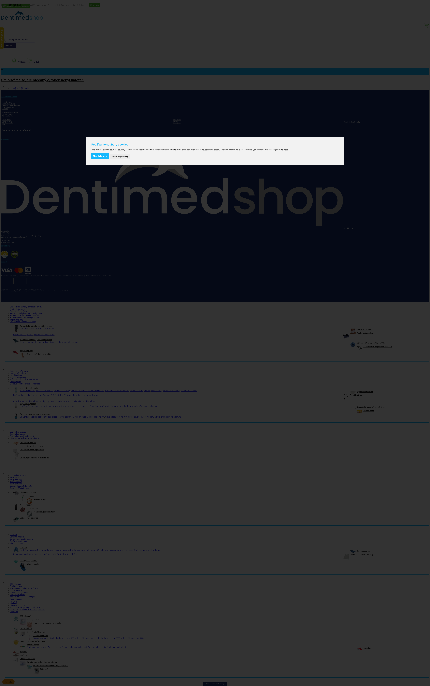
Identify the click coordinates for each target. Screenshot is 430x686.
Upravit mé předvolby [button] (120, 156)
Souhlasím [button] (100, 156)
